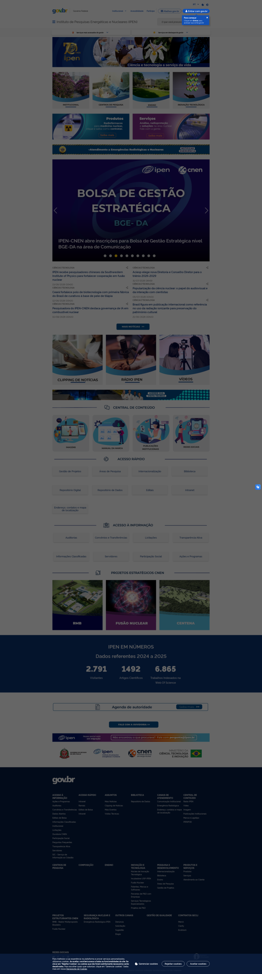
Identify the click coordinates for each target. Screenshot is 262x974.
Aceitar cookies (198, 963)
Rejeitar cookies (173, 963)
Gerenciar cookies (148, 963)
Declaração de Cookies (76, 968)
